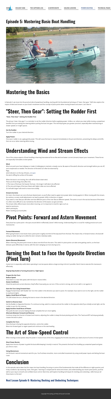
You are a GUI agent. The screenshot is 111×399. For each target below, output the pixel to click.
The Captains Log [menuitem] (36, 8)
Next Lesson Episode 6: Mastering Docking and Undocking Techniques (42, 380)
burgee (33, 173)
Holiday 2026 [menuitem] (20, 8)
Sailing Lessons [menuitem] (70, 8)
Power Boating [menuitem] (87, 8)
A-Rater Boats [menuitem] (53, 8)
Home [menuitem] (8, 8)
